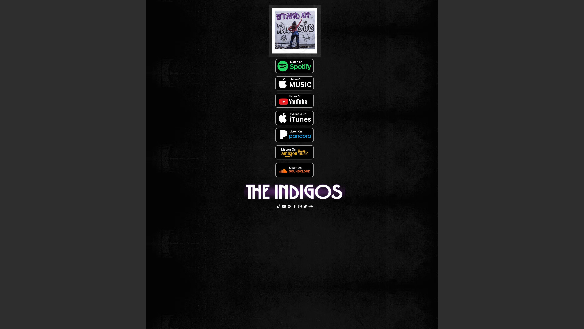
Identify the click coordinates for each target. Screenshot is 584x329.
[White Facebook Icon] (294, 206)
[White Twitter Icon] (305, 206)
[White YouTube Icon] (284, 206)
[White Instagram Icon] (300, 206)
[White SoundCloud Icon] (310, 206)
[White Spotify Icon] (289, 206)
